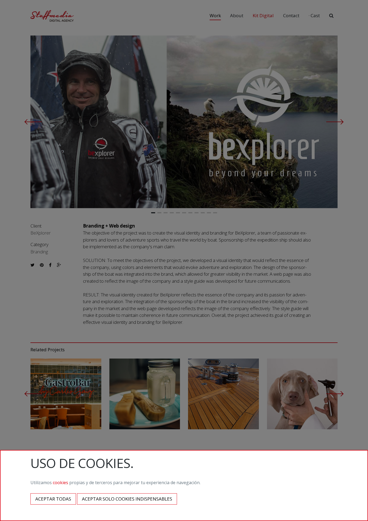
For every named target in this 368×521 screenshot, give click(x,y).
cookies (60, 482)
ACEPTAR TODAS (53, 499)
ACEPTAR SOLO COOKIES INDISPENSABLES (127, 499)
